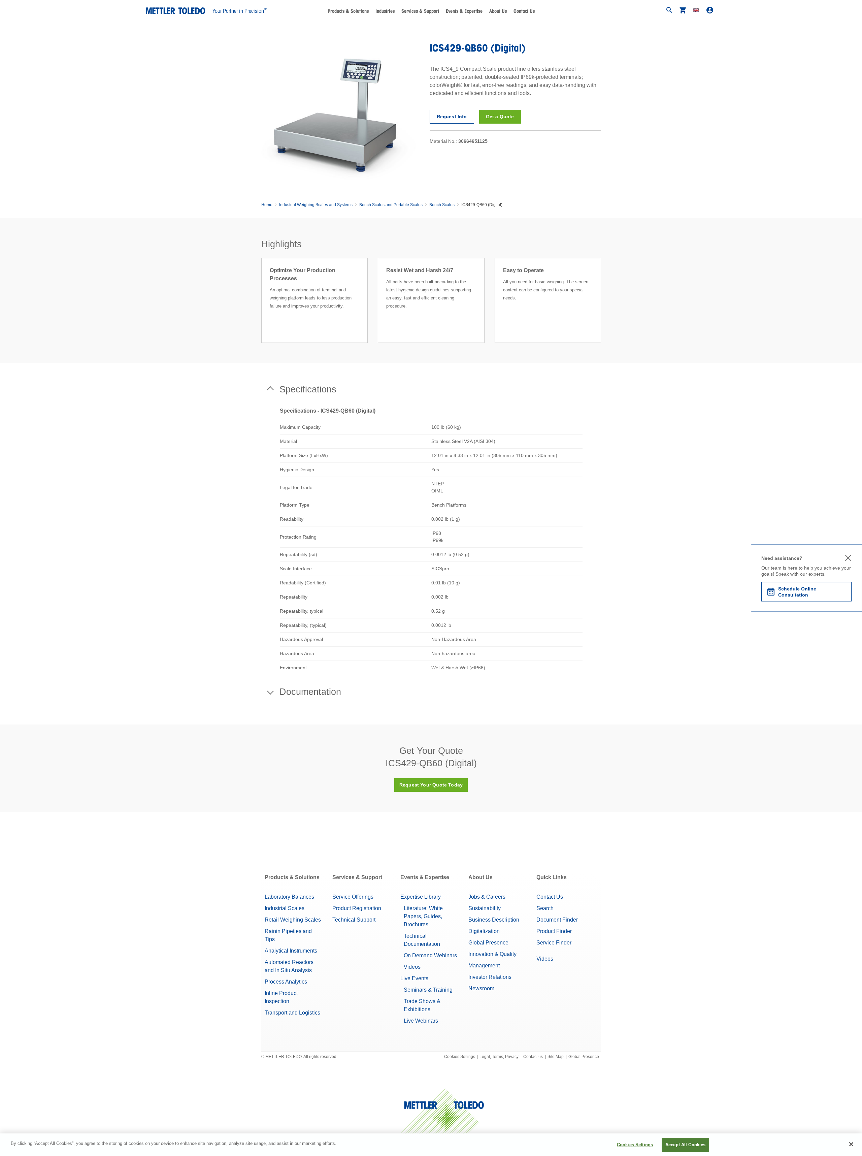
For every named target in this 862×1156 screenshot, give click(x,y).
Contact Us (524, 11)
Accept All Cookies (685, 1144)
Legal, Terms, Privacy (499, 1056)
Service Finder (553, 942)
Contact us (533, 1056)
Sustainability (484, 908)
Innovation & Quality (492, 954)
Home (266, 204)
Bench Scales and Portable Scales (391, 204)
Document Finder (557, 920)
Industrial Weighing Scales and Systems (316, 204)
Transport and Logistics (292, 1013)
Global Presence (488, 942)
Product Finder (554, 931)
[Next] (603, 308)
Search (545, 908)
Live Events (414, 978)
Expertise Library (420, 897)
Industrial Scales (284, 908)
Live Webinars (421, 1021)
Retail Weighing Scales (293, 920)
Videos (412, 967)
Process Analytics (286, 982)
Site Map (556, 1056)
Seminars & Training (428, 990)
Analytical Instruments (291, 951)
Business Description (493, 920)
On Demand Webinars (430, 955)
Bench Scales (442, 204)
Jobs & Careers (486, 897)
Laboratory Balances (289, 897)
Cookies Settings (459, 1056)
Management (484, 965)
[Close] (851, 1144)
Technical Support (353, 920)
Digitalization (484, 931)
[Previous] (259, 308)
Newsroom (481, 988)
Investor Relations (489, 977)
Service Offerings (352, 897)
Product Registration (356, 908)
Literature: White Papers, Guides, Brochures (423, 916)
